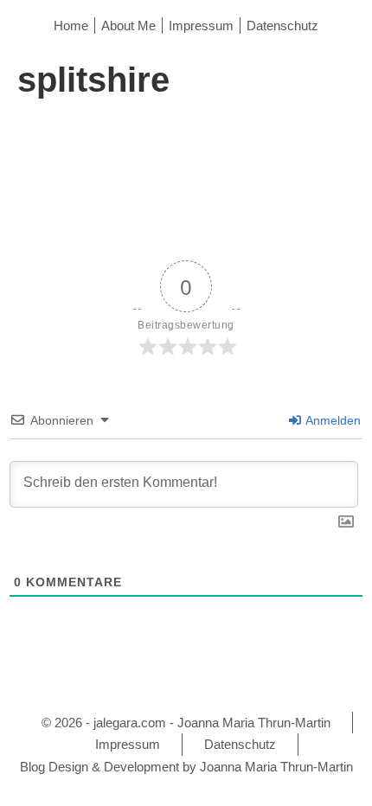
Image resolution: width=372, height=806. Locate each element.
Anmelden (332, 420)
